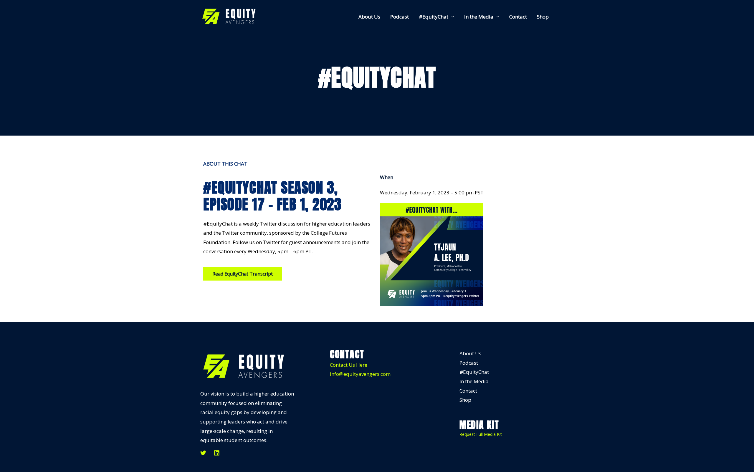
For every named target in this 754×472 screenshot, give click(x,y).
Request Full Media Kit (480, 434)
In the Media (478, 16)
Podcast (399, 16)
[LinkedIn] (217, 453)
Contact (518, 16)
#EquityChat (433, 16)
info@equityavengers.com (360, 374)
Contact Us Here (348, 364)
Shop (543, 16)
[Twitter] (203, 453)
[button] (242, 274)
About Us (369, 16)
